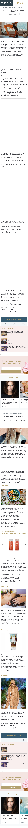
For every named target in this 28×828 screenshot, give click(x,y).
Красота (19, 7)
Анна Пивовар (12, 7)
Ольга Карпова (13, 413)
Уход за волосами (20, 420)
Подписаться (11, 371)
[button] (2, 3)
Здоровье (16, 14)
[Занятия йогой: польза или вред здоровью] (25, 19)
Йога (10, 14)
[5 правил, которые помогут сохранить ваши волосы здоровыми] (25, 425)
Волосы (5, 420)
